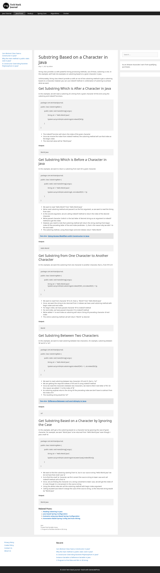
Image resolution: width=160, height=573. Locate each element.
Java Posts (19, 13)
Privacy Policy (9, 542)
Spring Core (42, 13)
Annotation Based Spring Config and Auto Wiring (61, 518)
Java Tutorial (6, 13)
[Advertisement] (80, 31)
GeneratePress (94, 570)
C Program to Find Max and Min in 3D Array (54, 529)
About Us (7, 551)
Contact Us (8, 548)
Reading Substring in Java (52, 512)
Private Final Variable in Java (49, 527)
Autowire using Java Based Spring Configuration (61, 516)
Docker (66, 13)
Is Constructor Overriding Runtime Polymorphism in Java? (77, 555)
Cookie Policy (9, 545)
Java (42, 525)
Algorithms (55, 13)
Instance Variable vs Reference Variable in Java (73, 557)
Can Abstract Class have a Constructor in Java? (73, 549)
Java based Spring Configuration (55, 514)
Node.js (30, 13)
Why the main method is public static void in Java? (74, 552)
